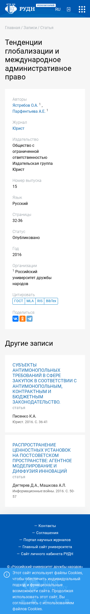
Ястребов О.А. (25, 105)
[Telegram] (29, 319)
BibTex (51, 301)
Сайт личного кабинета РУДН (47, 554)
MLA (30, 301)
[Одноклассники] (23, 319)
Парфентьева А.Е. (29, 111)
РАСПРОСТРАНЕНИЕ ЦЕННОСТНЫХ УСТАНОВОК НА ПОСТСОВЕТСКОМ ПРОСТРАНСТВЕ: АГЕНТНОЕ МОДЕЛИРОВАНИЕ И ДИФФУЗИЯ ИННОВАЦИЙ (42, 458)
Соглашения (47, 533)
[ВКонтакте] (15, 319)
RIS (39, 301)
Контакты (47, 526)
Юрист (18, 128)
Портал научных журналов (47, 540)
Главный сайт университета (47, 547)
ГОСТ (18, 301)
